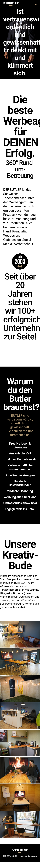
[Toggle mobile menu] (36, 4)
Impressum (23, 856)
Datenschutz (32, 856)
